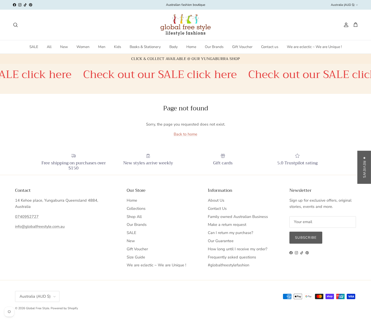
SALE (33, 46)
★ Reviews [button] (364, 167)
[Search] (15, 24)
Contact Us (217, 208)
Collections (136, 208)
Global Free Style (37, 308)
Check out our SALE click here (150, 74)
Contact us (269, 46)
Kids (117, 46)
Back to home (185, 134)
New (64, 46)
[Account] (345, 24)
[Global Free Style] (185, 25)
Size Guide (136, 257)
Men (101, 46)
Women (83, 46)
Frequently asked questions (232, 257)
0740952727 (27, 216)
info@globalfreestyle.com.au (40, 226)
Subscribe (306, 237)
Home (191, 46)
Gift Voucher (242, 46)
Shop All (134, 216)
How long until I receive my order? (237, 249)
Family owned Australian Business (238, 216)
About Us (216, 200)
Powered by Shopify (64, 308)
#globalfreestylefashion (228, 265)
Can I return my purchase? (230, 232)
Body (173, 46)
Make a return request (227, 224)
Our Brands (214, 46)
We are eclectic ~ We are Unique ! (314, 46)
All (49, 46)
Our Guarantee (221, 240)
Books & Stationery (145, 46)
